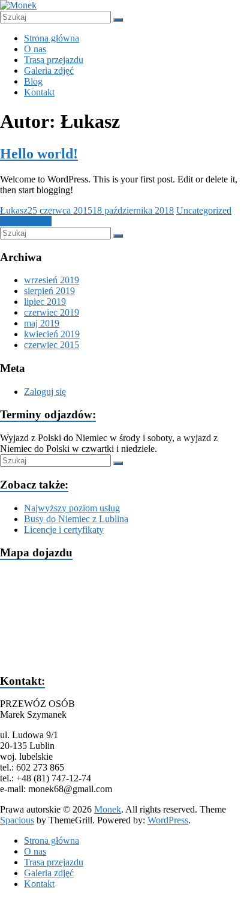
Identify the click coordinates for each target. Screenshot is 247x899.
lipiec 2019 (45, 301)
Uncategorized (203, 210)
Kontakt (39, 92)
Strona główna (51, 38)
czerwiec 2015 (51, 345)
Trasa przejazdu (53, 60)
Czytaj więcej (26, 221)
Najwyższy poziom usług (72, 508)
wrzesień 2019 (51, 280)
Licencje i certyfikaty (64, 530)
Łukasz (14, 210)
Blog (33, 81)
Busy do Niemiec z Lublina (76, 519)
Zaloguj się (45, 391)
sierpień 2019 (49, 291)
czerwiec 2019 (51, 312)
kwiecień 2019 (52, 334)
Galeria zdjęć (49, 70)
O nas (35, 49)
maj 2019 (41, 323)
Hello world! (39, 153)
